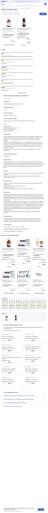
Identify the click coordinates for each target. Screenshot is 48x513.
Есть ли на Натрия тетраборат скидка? (13, 406)
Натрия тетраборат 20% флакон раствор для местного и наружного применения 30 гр (8, 29)
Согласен (41, 509)
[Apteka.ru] (4, 1)
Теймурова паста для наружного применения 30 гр (23, 249)
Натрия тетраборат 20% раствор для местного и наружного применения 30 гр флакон (24, 29)
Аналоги (43, 14)
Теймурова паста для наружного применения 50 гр (8, 280)
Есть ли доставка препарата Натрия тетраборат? (15, 402)
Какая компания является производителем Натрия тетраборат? (19, 399)
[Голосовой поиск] (43, 4)
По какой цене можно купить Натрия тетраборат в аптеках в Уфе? (19, 395)
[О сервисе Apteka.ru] (46, 1)
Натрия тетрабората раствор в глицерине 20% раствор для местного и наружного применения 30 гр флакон (8, 249)
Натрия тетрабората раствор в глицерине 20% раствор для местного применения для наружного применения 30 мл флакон (39, 249)
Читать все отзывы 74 (22, 92)
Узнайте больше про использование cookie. (13, 511)
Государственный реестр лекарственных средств (14, 226)
